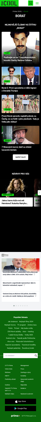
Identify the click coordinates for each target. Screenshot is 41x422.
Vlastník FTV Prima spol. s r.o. (11, 389)
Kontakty (23, 376)
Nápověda (24, 385)
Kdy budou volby (27, 328)
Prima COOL (17, 11)
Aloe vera (10, 341)
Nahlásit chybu (9, 394)
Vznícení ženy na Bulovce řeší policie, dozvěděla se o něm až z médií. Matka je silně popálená (19, 295)
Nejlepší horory (10, 325)
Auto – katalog (28, 332)
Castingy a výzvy (26, 372)
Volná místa (8, 369)
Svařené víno (10, 338)
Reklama (7, 372)
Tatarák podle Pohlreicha (26, 338)
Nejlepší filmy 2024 (26, 322)
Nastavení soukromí (27, 394)
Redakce (23, 388)
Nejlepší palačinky (13, 348)
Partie (10, 328)
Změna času (32, 325)
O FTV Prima (9, 365)
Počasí (16, 328)
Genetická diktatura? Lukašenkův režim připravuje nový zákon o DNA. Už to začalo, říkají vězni (20, 273)
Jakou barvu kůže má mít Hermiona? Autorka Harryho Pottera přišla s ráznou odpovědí (14, 202)
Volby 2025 (29, 335)
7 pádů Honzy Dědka (15, 335)
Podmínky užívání (10, 379)
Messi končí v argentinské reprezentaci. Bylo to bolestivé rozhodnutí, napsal (19, 284)
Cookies (7, 385)
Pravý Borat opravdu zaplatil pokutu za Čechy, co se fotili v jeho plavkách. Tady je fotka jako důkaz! (20, 119)
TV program (21, 325)
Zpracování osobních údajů (27, 380)
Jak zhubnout (13, 322)
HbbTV (7, 376)
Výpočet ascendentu (12, 345)
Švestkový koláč (28, 348)
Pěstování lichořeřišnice (25, 341)
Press (22, 369)
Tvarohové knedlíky (29, 345)
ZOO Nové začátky (14, 332)
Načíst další (21, 157)
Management (25, 365)
